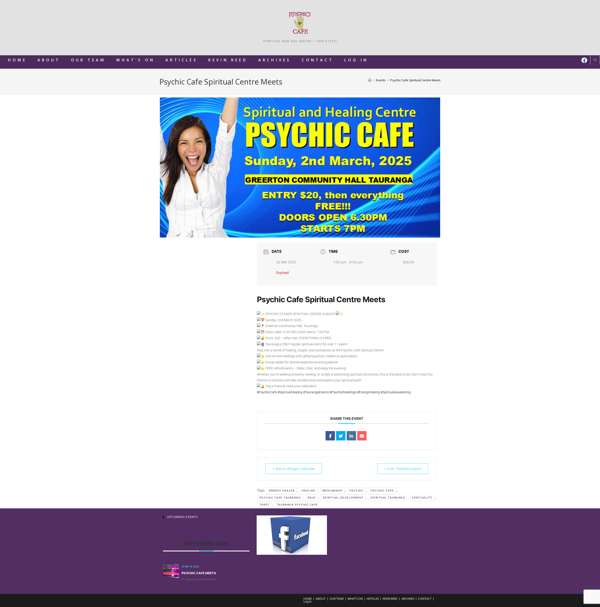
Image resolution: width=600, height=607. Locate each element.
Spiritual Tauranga (388, 497)
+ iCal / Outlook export (402, 468)
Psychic (357, 490)
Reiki (312, 497)
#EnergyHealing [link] (368, 392)
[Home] (369, 80)
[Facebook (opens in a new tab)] (584, 60)
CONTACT (424, 599)
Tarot (264, 504)
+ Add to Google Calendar (293, 468)
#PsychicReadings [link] (343, 392)
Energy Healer (282, 490)
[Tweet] (340, 435)
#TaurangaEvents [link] (316, 392)
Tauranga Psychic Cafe (297, 504)
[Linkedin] (351, 435)
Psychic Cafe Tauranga (280, 497)
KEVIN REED (390, 599)
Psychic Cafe (382, 490)
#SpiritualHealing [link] (290, 392)
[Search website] (595, 60)
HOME (308, 599)
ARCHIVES (407, 599)
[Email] (362, 435)
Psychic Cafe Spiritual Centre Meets (415, 80)
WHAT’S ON (355, 599)
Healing (308, 490)
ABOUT (321, 599)
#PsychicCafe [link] (267, 392)
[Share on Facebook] (330, 435)
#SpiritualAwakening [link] (396, 392)
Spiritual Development (343, 497)
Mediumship (332, 490)
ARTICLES (373, 599)
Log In (307, 601)
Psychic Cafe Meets (199, 573)
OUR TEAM (337, 599)
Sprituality (422, 497)
